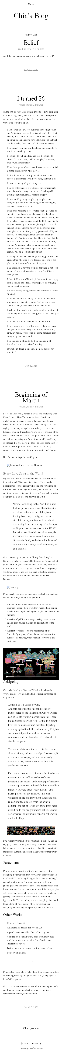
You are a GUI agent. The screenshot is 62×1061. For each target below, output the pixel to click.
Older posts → (31, 1028)
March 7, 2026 (31, 1007)
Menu (31, 4)
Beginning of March (31, 398)
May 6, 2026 (31, 366)
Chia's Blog (31, 16)
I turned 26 (31, 99)
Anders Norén (36, 1048)
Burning (7, 561)
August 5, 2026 (31, 69)
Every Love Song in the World (23, 473)
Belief (31, 43)
